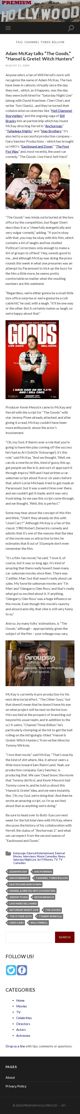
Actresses (23, 1035)
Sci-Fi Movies (45, 859)
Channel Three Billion (52, 878)
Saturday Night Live (24, 859)
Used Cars (16, 922)
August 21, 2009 (17, 65)
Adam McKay (18, 871)
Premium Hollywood (40, 1105)
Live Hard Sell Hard (23, 903)
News (61, 856)
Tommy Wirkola (50, 916)
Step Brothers (51, 131)
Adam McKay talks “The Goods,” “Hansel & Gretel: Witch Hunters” (40, 56)
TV (56, 859)
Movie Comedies (47, 856)
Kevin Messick (44, 897)
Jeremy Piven (18, 897)
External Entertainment (40, 853)
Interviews (29, 856)
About (10, 1077)
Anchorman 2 (19, 878)
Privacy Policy (16, 1086)
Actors (21, 1029)
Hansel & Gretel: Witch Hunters (32, 890)
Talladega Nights (19, 131)
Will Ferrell (39, 922)
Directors (23, 1024)
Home (20, 1000)
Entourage (19, 853)
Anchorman (53, 126)
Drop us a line (15, 1046)
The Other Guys (20, 916)
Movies (21, 1006)
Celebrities (24, 1018)
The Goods (53, 909)
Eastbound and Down (36, 146)
